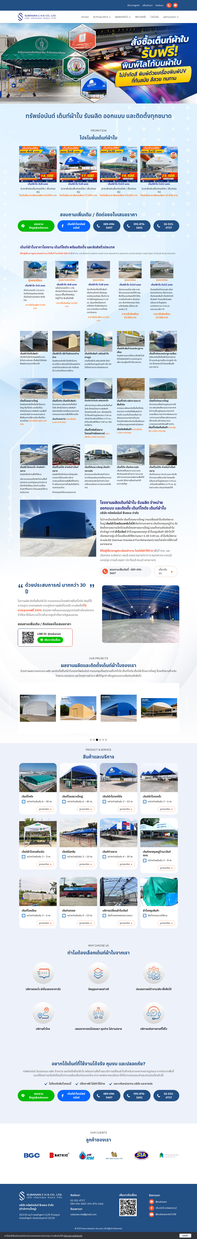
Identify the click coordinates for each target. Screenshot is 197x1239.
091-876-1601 (139, 225)
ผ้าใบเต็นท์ (120, 531)
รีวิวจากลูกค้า (133, 5)
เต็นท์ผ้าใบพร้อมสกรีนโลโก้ (120, 523)
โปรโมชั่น (154, 16)
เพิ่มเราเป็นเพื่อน (52, 639)
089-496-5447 (109, 225)
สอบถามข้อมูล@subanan (38, 225)
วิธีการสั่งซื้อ (140, 16)
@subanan (161, 1201)
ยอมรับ (185, 1235)
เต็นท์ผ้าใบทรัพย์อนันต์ (76, 225)
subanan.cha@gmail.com (83, 1214)
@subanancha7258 (166, 1214)
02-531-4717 (169, 225)
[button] (91, 740)
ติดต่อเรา (159, 5)
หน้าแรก (85, 16)
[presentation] (10, 703)
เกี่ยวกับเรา (147, 5)
